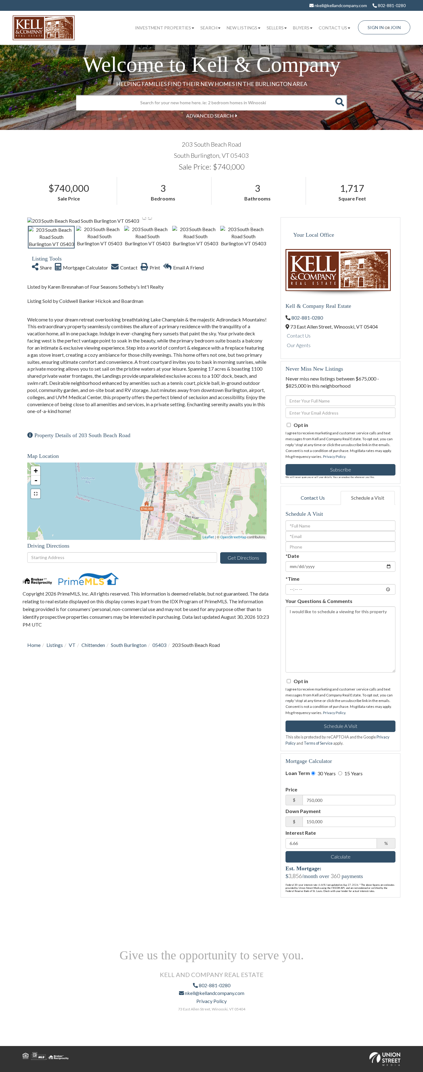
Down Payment (303, 811)
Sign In (376, 27)
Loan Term (298, 773)
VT (72, 645)
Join (395, 27)
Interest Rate (301, 833)
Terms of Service (318, 743)
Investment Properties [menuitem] (163, 27)
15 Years (353, 773)
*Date (292, 556)
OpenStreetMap (233, 537)
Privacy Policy (334, 456)
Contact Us (299, 335)
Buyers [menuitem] (301, 27)
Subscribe (340, 469)
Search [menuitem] (208, 27)
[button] (339, 102)
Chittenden (93, 645)
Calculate (341, 856)
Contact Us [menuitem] (333, 27)
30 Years (326, 773)
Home (34, 645)
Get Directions (243, 558)
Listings (54, 645)
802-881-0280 (391, 5)
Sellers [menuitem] (275, 27)
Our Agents (299, 345)
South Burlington (128, 645)
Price (291, 789)
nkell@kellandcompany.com (340, 5)
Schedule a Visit (367, 498)
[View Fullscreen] (35, 493)
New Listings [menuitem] (242, 27)
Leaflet (208, 537)
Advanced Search (210, 115)
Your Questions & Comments (319, 601)
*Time (292, 579)
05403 (159, 645)
